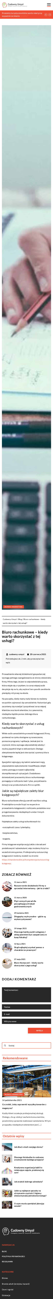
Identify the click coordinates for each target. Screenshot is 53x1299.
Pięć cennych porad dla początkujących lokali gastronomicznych (25, 904)
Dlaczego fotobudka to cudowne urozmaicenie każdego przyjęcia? (29, 1158)
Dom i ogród (7, 1289)
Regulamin (7, 1261)
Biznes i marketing (14, 607)
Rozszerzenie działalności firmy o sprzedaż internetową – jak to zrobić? (32, 886)
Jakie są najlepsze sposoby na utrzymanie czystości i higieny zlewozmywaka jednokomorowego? (30, 1193)
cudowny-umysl (16, 654)
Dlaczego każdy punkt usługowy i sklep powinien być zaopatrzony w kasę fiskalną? (30, 934)
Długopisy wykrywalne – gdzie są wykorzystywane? (30, 917)
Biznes (5, 1278)
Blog (4, 1251)
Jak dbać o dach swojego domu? (28, 1147)
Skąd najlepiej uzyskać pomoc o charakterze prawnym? (29, 948)
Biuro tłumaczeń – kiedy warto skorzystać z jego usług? (28, 964)
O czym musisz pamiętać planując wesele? (29, 1204)
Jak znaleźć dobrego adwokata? (28, 1181)
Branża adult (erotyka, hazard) (16, 1284)
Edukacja (6, 1295)
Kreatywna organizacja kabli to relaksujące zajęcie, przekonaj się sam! (29, 1170)
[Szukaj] (5, 1045)
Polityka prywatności (13, 1256)
